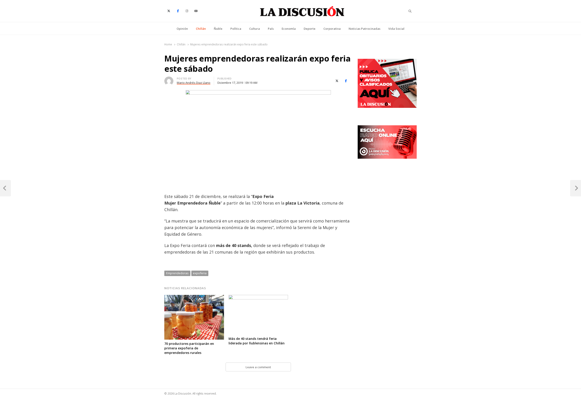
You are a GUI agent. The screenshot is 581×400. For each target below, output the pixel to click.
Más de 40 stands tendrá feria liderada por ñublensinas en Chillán (257, 340)
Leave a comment (258, 367)
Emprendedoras (177, 273)
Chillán (201, 29)
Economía (289, 29)
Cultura (254, 29)
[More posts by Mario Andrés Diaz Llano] (168, 79)
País (271, 29)
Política (235, 29)
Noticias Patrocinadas (364, 29)
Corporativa (332, 29)
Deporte (309, 29)
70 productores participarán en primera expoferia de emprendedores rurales (189, 348)
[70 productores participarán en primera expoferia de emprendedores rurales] (194, 298)
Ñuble (218, 29)
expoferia (200, 273)
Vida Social (396, 29)
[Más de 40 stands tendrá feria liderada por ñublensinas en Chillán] (258, 298)
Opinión (182, 29)
